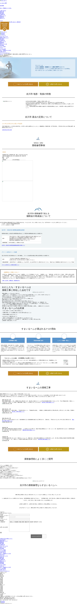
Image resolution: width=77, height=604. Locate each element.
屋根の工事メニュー (4, 37)
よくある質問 (3, 49)
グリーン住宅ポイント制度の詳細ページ (10, 264)
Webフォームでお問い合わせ (25, 84)
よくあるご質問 (3, 3)
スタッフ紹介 (3, 46)
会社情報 (2, 5)
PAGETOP (2, 554)
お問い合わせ (3, 10)
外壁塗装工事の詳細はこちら (44, 439)
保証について (3, 15)
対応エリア (2, 18)
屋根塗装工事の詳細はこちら (29, 430)
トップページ (3, 35)
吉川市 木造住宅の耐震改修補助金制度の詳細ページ (13, 245)
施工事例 (2, 13)
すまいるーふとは (4, 36)
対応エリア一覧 (3, 44)
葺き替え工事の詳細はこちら (48, 402)
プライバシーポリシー (5, 52)
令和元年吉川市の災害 (7, 129)
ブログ (1, 20)
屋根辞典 (2, 16)
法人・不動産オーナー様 (5, 50)
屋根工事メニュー (4, 540)
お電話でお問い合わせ (56, 84)
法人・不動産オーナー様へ (6, 8)
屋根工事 (2, 11)
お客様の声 (2, 14)
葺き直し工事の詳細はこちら (18, 411)
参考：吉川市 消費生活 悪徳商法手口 (11, 280)
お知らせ (2, 565)
